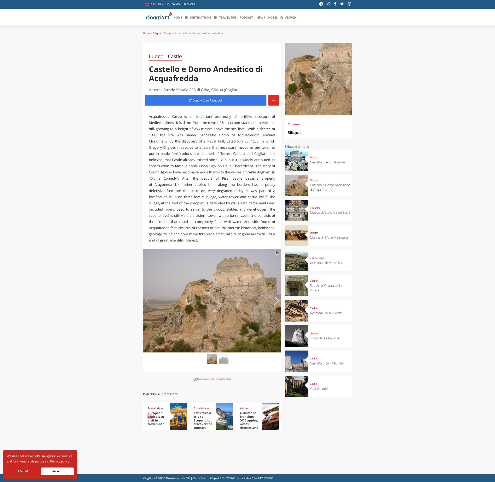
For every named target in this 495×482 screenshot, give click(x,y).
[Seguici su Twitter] (342, 3)
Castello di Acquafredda (327, 162)
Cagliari (314, 280)
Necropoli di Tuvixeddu (327, 313)
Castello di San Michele (327, 363)
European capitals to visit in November (156, 418)
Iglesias (314, 233)
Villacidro (315, 207)
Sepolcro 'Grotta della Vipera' (326, 287)
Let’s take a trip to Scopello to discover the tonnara (203, 420)
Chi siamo (173, 4)
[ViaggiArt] (158, 17)
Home (146, 33)
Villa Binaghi (319, 388)
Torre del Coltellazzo (325, 338)
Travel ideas (155, 408)
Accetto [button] (57, 471)
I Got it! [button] (23, 471)
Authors (189, 4)
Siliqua (157, 33)
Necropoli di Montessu (326, 262)
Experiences (201, 408)
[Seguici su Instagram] (349, 3)
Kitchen (244, 408)
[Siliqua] (318, 79)
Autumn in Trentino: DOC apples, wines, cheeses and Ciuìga (249, 422)
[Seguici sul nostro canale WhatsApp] (328, 3)
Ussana (314, 333)
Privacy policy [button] (59, 461)
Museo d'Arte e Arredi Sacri (330, 212)
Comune (294, 124)
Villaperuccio (317, 258)
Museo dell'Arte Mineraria (329, 237)
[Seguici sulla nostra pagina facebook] (335, 3)
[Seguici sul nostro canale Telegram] (321, 3)
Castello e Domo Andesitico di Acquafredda (330, 187)
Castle (167, 33)
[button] (154, 4)
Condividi (207, 100)
